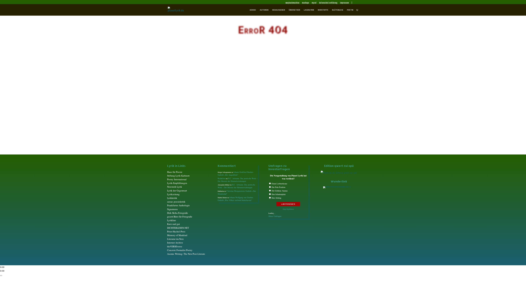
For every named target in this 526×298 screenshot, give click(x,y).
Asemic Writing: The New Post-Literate (186, 253)
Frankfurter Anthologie (178, 205)
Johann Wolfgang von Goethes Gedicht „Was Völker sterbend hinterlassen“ (235, 198)
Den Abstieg (276, 198)
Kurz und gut (173, 224)
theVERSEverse (174, 246)
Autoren (264, 10)
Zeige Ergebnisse (288, 209)
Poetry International (177, 179)
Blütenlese (337, 10)
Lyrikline (171, 220)
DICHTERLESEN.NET (178, 227)
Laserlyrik (309, 10)
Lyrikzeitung (173, 194)
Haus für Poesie (174, 172)
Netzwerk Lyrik (174, 186)
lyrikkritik (172, 198)
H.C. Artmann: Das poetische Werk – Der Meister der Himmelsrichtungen (237, 179)
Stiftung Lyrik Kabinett (178, 175)
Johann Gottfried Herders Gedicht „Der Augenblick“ (235, 173)
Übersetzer (294, 10)
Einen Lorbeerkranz (279, 183)
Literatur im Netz (175, 238)
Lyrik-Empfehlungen (177, 183)
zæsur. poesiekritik (176, 201)
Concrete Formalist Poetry (179, 250)
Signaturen (172, 209)
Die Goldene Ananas (280, 190)
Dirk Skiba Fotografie (177, 212)
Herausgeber (278, 10)
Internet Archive (175, 242)
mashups (305, 3)
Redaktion (222, 178)
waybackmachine (292, 3)
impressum (344, 3)
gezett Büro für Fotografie (179, 216)
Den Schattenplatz (279, 194)
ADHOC (253, 10)
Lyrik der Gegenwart (177, 190)
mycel (314, 3)
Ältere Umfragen (274, 216)
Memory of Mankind (177, 235)
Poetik (350, 10)
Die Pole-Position (278, 187)
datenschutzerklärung (328, 3)
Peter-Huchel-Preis (176, 231)
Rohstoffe (323, 10)
